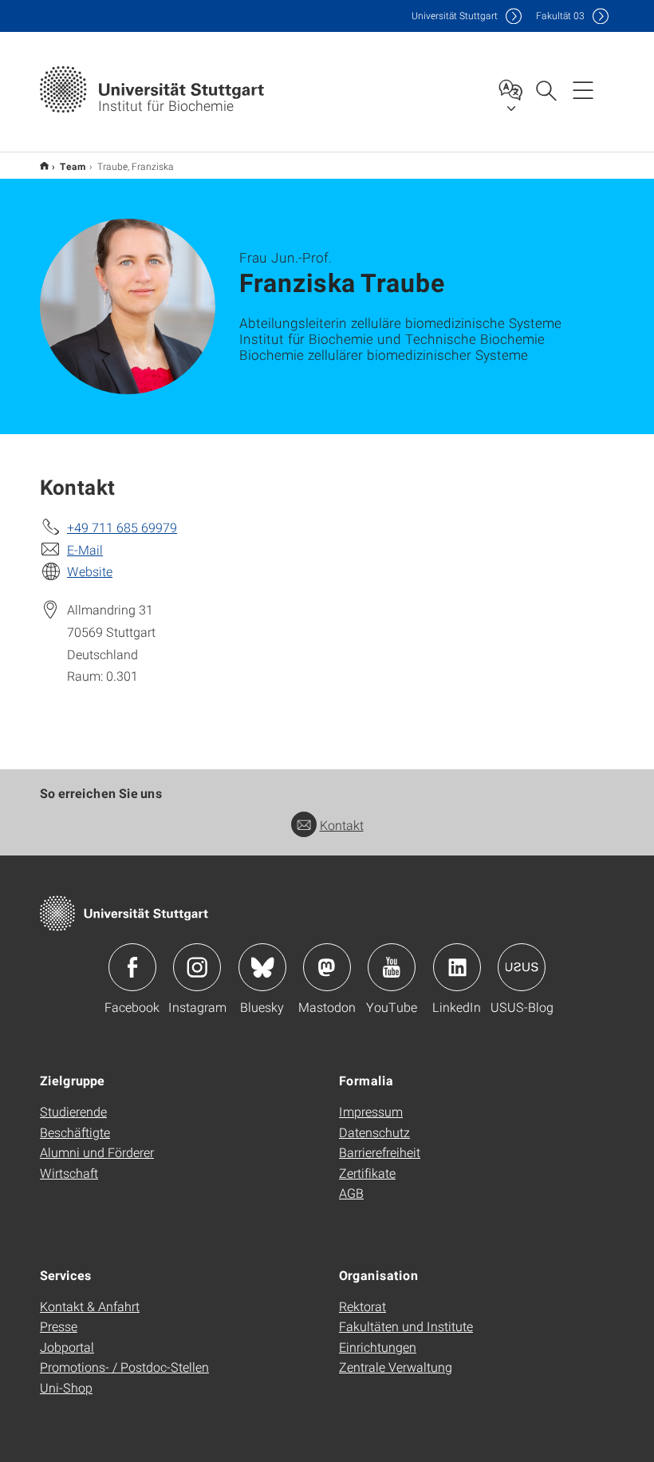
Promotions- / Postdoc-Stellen (124, 1366)
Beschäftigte (75, 1132)
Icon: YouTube (392, 967)
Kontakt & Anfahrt (90, 1306)
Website (89, 571)
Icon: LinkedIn (457, 967)
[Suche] (545, 89)
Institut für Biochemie (44, 165)
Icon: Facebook (132, 967)
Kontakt (342, 824)
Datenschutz (374, 1132)
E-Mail (85, 549)
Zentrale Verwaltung (395, 1366)
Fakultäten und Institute (406, 1326)
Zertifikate (367, 1172)
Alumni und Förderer (97, 1152)
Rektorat (362, 1306)
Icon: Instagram (197, 967)
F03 (560, 16)
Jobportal (67, 1346)
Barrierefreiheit (379, 1152)
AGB (351, 1192)
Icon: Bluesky (262, 967)
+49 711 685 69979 (122, 527)
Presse (58, 1326)
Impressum (371, 1111)
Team (73, 166)
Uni (455, 16)
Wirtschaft (69, 1172)
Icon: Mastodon (327, 967)
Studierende (73, 1111)
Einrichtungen (377, 1346)
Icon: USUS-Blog (522, 967)
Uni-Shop (66, 1387)
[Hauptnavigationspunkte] (583, 89)
